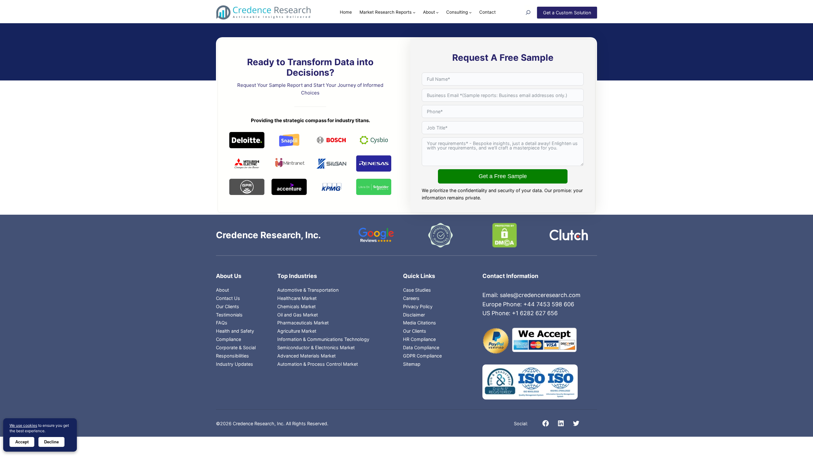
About (222, 290)
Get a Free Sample (503, 176)
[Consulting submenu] (470, 12)
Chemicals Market (296, 306)
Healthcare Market (297, 298)
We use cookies (23, 425)
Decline (51, 442)
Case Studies (417, 290)
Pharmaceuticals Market (303, 322)
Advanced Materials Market (306, 355)
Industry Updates (234, 364)
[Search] (530, 12)
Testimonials (229, 314)
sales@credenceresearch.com (540, 295)
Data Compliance (421, 347)
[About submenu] (437, 12)
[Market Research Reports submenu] (414, 12)
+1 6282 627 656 (535, 313)
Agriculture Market (296, 331)
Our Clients (227, 306)
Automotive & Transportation (308, 290)
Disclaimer (414, 314)
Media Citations (419, 322)
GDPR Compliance (422, 355)
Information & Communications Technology (323, 339)
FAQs (221, 322)
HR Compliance (419, 339)
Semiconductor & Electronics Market (316, 347)
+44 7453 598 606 (548, 304)
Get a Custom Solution (567, 12)
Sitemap (411, 364)
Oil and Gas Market (297, 314)
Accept (22, 442)
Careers (411, 298)
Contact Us (228, 298)
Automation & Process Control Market (317, 364)
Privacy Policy (418, 306)
